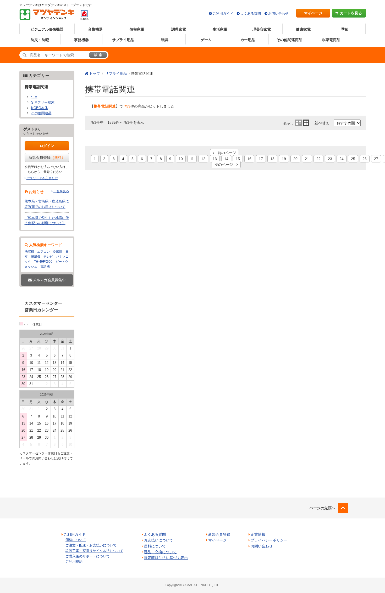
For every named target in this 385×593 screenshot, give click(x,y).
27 (376, 159)
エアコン (43, 251)
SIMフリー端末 (42, 102)
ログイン (47, 146)
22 (318, 159)
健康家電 (303, 29)
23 (330, 159)
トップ (94, 73)
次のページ (225, 164)
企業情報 (258, 534)
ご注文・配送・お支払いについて (91, 545)
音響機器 (95, 29)
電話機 (45, 266)
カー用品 (247, 40)
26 (364, 159)
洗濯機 (29, 251)
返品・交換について (160, 552)
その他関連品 (41, 113)
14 (226, 159)
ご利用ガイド (223, 13)
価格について (75, 540)
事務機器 (81, 40)
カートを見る (350, 13)
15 (238, 159)
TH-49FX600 (43, 261)
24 (341, 159)
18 (272, 159)
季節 (345, 29)
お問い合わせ (278, 13)
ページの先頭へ (322, 508)
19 (284, 159)
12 (203, 159)
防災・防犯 (40, 40)
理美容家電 (261, 29)
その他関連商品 (289, 40)
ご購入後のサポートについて (87, 556)
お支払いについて (158, 540)
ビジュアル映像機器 (46, 29)
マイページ (313, 13)
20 (295, 159)
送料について (155, 546)
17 (261, 159)
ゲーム (206, 40)
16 (249, 159)
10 (181, 159)
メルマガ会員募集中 (49, 280)
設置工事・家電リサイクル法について (94, 551)
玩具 (164, 40)
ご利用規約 (73, 561)
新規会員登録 (47, 157)
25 (353, 159)
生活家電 (220, 29)
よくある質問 (250, 13)
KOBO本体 (39, 108)
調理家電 (178, 29)
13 (215, 159)
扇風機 (35, 256)
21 (307, 159)
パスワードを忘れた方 (42, 178)
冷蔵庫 (57, 251)
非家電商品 (331, 40)
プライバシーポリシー (269, 540)
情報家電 (137, 29)
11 (192, 159)
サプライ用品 (123, 40)
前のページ (225, 153)
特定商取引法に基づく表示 (166, 558)
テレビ (48, 256)
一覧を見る (61, 191)
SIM (34, 97)
